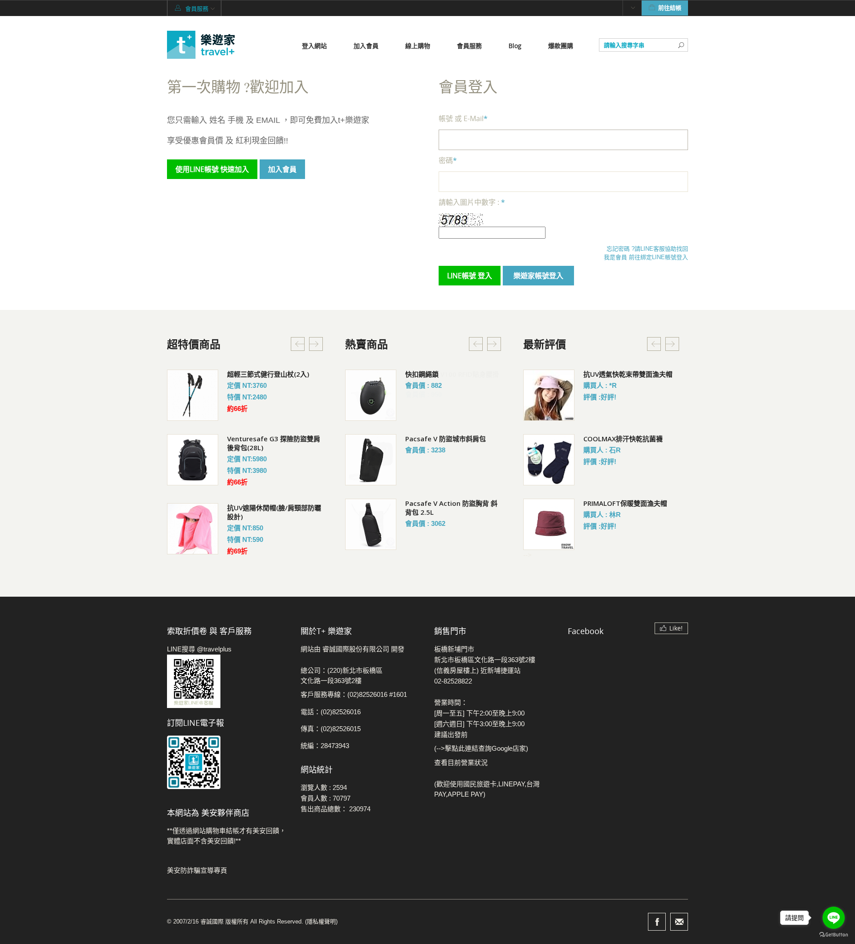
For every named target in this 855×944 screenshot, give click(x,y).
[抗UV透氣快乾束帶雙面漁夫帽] (549, 395)
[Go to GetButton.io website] (833, 935)
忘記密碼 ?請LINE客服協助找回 (647, 248)
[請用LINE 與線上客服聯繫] (227, 681)
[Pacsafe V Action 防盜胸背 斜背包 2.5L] (371, 524)
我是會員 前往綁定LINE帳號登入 (646, 257)
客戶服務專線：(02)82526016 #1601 (354, 694)
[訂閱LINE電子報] (227, 762)
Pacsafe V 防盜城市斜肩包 (445, 438)
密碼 (448, 160)
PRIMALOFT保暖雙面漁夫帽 (625, 503)
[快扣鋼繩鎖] (371, 395)
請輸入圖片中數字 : (472, 202)
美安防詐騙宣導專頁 (197, 870)
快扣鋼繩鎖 (422, 374)
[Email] (679, 922)
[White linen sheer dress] (192, 395)
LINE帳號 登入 (469, 276)
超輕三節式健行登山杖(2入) (268, 374)
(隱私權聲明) (321, 921)
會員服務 (469, 45)
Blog (515, 45)
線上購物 (417, 45)
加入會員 (366, 45)
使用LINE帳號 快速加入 (212, 169)
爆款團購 (560, 45)
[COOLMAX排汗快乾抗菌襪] (549, 460)
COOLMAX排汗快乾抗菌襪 (623, 438)
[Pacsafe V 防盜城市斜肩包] (371, 460)
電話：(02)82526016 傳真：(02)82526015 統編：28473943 (331, 728)
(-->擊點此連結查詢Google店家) (481, 748)
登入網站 (314, 45)
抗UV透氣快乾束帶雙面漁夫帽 (627, 374)
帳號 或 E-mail (463, 118)
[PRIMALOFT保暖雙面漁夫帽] (549, 524)
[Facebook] (657, 922)
